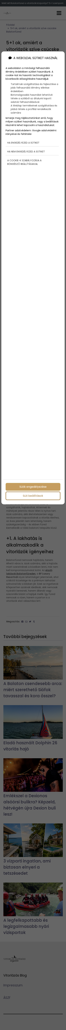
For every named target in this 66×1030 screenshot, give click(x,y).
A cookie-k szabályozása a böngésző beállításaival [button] (24, 162)
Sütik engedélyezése (33, 487)
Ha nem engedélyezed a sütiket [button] (26, 151)
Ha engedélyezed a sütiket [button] (23, 142)
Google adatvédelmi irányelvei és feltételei (31, 132)
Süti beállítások (33, 496)
